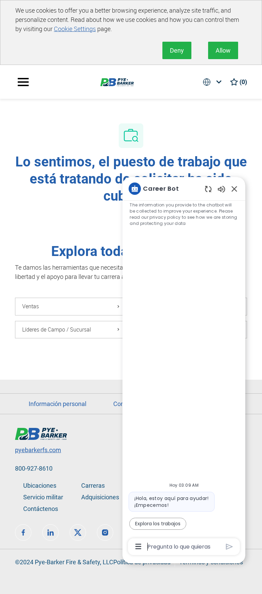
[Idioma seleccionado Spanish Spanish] (213, 82)
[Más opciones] (138, 546)
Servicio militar (43, 497)
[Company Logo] (117, 81)
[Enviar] (229, 546)
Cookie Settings (75, 29)
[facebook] (23, 532)
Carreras (93, 485)
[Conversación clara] (208, 188)
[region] (183, 367)
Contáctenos (40, 508)
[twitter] (78, 532)
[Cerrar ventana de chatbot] (234, 188)
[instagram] (105, 532)
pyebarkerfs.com (38, 450)
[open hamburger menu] (23, 82)
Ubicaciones (39, 485)
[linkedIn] (50, 532)
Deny (177, 50)
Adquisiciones (100, 497)
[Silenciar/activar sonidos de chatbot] (221, 189)
